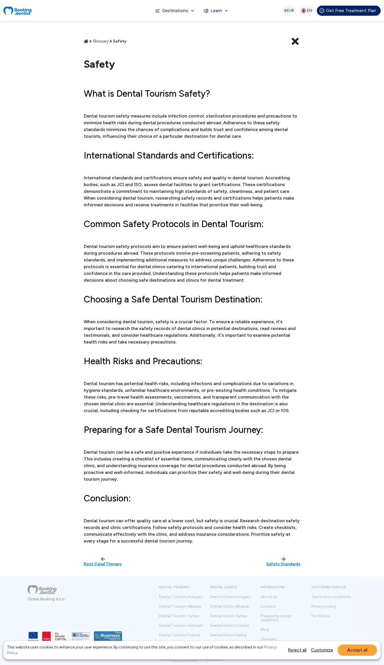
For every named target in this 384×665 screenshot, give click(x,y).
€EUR (289, 10)
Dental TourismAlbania (180, 607)
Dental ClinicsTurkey (228, 616)
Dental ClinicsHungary (230, 597)
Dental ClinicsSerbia (228, 635)
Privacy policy (323, 607)
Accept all (357, 650)
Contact (268, 607)
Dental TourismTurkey (179, 616)
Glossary (268, 639)
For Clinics (320, 616)
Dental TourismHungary (181, 597)
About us (269, 597)
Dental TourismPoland (179, 635)
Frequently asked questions (276, 618)
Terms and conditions (331, 597)
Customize (322, 650)
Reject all (297, 650)
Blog (265, 630)
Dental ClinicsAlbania (229, 607)
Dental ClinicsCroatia (229, 626)
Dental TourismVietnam (181, 626)
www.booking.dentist (184, 660)
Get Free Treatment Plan (351, 10)
